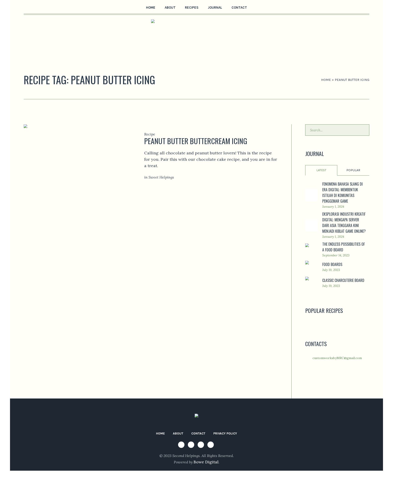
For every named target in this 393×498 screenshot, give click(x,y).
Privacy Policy (225, 433)
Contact (198, 433)
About (178, 433)
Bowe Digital (206, 462)
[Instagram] (34, 7)
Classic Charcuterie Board (343, 280)
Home (326, 80)
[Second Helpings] (196, 416)
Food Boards (332, 264)
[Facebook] (27, 7)
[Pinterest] (41, 7)
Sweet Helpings (161, 177)
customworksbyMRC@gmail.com (337, 358)
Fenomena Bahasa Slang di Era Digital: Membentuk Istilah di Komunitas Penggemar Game (342, 192)
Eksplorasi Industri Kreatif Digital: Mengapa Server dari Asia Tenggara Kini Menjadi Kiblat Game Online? (344, 222)
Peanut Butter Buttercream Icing (195, 140)
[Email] (48, 7)
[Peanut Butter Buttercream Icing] (77, 159)
